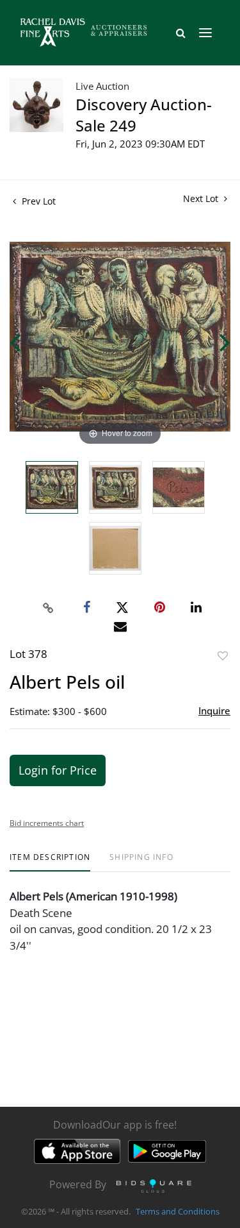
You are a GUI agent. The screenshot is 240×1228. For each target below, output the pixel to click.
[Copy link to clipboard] (48, 608)
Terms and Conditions (178, 1211)
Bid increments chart (47, 823)
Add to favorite (222, 655)
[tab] (50, 862)
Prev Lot (37, 201)
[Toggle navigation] (205, 32)
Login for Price (58, 770)
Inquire (214, 710)
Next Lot (202, 198)
